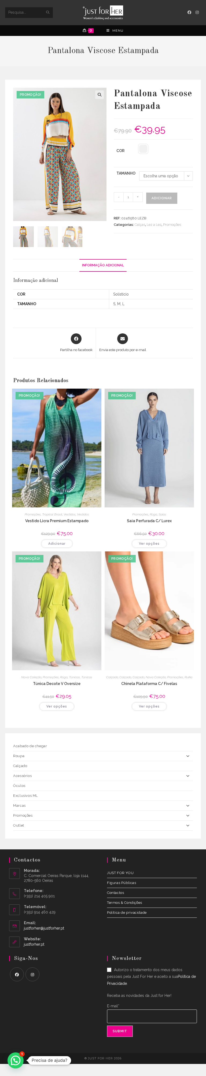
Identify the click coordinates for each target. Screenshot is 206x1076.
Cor (120, 151)
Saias (162, 514)
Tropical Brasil (52, 514)
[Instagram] (32, 974)
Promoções (172, 225)
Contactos (115, 893)
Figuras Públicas (121, 883)
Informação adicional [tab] (103, 265)
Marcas (19, 806)
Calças (140, 225)
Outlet (18, 825)
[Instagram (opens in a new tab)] (197, 12)
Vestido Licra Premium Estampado (57, 521)
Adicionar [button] (56, 544)
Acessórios (22, 776)
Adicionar (162, 198)
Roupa (18, 756)
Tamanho (125, 173)
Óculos (19, 786)
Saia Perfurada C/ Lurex (149, 521)
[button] (99, 94)
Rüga (153, 514)
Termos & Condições (124, 903)
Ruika (188, 677)
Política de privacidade (127, 913)
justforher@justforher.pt (44, 928)
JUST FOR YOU (120, 873)
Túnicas (74, 677)
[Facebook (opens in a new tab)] (189, 12)
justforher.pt (34, 944)
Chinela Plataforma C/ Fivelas (149, 683)
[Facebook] (17, 974)
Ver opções (149, 544)
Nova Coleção (31, 677)
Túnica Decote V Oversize (56, 683)
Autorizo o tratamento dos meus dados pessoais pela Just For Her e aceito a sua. (151, 976)
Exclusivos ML (25, 796)
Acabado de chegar (30, 746)
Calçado (112, 677)
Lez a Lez (154, 225)
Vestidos (70, 514)
